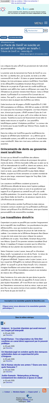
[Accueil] (24, 16)
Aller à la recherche (30, 1)
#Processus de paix (7, 42)
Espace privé (33, 392)
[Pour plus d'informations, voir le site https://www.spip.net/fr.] (29, 398)
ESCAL (25, 400)
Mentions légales (19, 392)
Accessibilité (5, 1)
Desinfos (9, 335)
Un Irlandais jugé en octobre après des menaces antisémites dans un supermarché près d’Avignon (24, 354)
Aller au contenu (16, 1)
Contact (7, 392)
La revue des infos (15, 37)
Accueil (3, 37)
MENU (39, 23)
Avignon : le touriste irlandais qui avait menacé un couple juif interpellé (23, 329)
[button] (46, 22)
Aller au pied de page (18, 3)
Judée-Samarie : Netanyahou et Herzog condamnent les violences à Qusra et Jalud (21, 376)
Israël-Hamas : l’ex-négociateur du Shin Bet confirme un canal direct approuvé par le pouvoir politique (24, 341)
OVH (28, 401)
